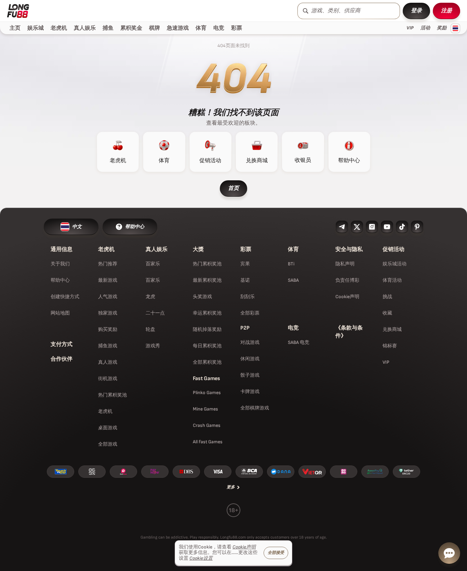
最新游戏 (107, 280)
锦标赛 (390, 346)
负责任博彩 (347, 280)
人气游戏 (107, 297)
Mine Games (205, 409)
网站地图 (60, 313)
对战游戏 (249, 342)
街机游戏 (107, 378)
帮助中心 (60, 280)
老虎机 (105, 411)
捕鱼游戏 (107, 346)
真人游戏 (107, 362)
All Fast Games (208, 442)
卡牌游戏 (249, 391)
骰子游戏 (249, 375)
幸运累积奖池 (207, 313)
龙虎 (150, 297)
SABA (293, 280)
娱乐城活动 (394, 264)
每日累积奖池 (207, 346)
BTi (291, 264)
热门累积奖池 (112, 395)
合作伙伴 (61, 359)
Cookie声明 (347, 297)
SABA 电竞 (298, 342)
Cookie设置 (201, 558)
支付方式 (61, 344)
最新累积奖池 (207, 280)
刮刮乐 (247, 297)
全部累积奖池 (207, 362)
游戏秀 (153, 346)
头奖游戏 (202, 297)
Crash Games (207, 425)
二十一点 (155, 313)
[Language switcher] (455, 28)
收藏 (387, 313)
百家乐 (153, 264)
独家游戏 (107, 313)
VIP (386, 362)
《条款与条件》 (349, 332)
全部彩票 (249, 313)
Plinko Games (207, 392)
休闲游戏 (249, 359)
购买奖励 (107, 329)
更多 (231, 487)
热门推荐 (107, 264)
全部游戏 (107, 444)
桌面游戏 (107, 428)
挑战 (387, 297)
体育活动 (392, 280)
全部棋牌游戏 (254, 408)
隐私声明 (345, 264)
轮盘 (150, 329)
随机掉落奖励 (207, 329)
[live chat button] (449, 553)
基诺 (245, 280)
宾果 (245, 264)
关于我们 (60, 264)
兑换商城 (392, 329)
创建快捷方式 (65, 297)
